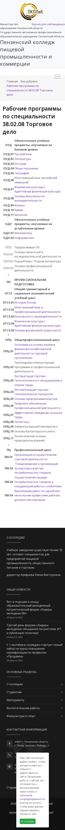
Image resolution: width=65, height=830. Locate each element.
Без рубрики (29, 81)
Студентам (14, 692)
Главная (12, 81)
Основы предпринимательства (35, 399)
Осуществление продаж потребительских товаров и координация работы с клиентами (38, 482)
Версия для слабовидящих (48, 24)
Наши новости (18, 589)
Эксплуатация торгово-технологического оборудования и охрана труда (38, 380)
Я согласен (27, 821)
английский (49, 178)
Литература (22, 159)
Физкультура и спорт (21, 716)
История (20, 164)
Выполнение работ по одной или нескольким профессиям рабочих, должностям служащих (37, 495)
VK (16, 768)
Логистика (21, 422)
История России (25, 302)
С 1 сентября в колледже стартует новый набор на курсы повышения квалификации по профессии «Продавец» (34, 650)
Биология (20, 215)
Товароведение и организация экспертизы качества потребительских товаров (36, 468)
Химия (18, 210)
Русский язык (23, 154)
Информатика (24, 238)
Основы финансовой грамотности (37, 330)
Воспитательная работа (23, 708)
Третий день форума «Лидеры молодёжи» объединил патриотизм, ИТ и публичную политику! (34, 629)
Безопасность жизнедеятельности (38, 316)
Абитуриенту (15, 700)
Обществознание (26, 168)
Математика (23, 233)
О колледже (15, 684)
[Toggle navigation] (57, 77)
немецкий (21, 182)
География (21, 173)
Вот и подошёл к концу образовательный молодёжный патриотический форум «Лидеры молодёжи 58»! (29, 607)
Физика (19, 205)
